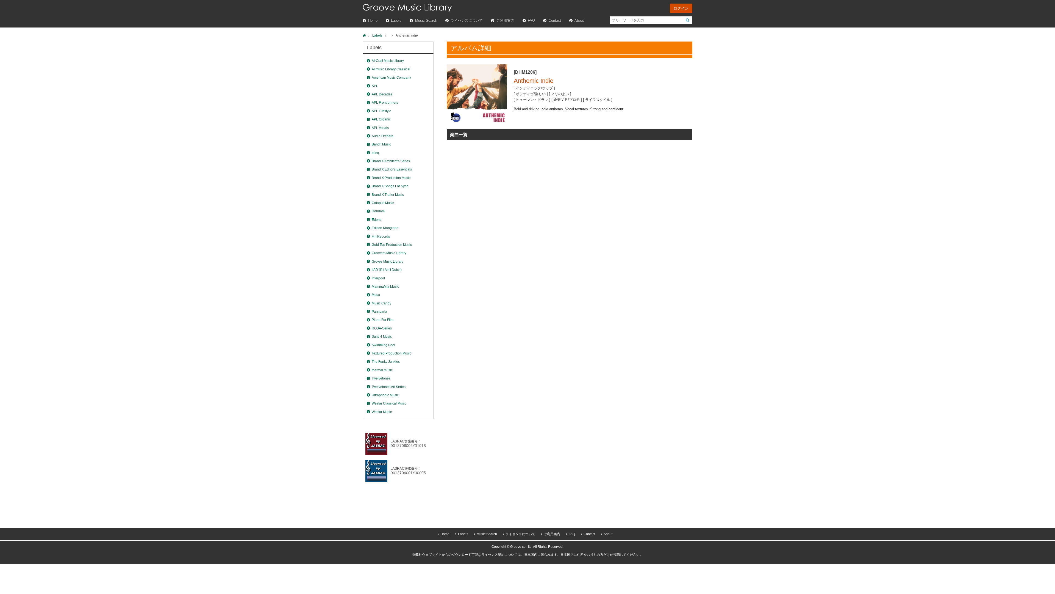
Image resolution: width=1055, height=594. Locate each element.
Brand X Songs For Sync (390, 186)
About (579, 20)
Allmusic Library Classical (391, 69)
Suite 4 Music (382, 337)
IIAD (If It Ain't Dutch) (387, 270)
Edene (377, 220)
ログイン (681, 8)
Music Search (426, 20)
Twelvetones (381, 378)
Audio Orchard (382, 136)
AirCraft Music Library (388, 61)
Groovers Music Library (389, 253)
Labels (396, 20)
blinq (375, 153)
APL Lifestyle (381, 111)
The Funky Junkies (386, 362)
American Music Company (391, 77)
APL (375, 86)
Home (372, 20)
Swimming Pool (383, 345)
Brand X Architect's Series (391, 161)
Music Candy (381, 303)
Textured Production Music (391, 353)
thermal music (382, 370)
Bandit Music (381, 144)
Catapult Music (383, 203)
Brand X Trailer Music (388, 195)
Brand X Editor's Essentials (392, 169)
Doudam (378, 211)
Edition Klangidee (385, 228)
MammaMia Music (385, 286)
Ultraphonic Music (385, 395)
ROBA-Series (382, 328)
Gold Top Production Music (392, 245)
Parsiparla (379, 312)
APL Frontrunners (385, 103)
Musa (376, 295)
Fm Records (381, 236)
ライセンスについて (467, 20)
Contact (555, 20)
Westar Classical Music (389, 403)
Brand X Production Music (391, 178)
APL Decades (382, 94)
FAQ (531, 20)
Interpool (378, 278)
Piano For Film (382, 320)
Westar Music (382, 412)
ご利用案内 (505, 20)
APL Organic (381, 119)
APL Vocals (380, 128)
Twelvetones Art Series (389, 387)
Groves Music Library (387, 261)
